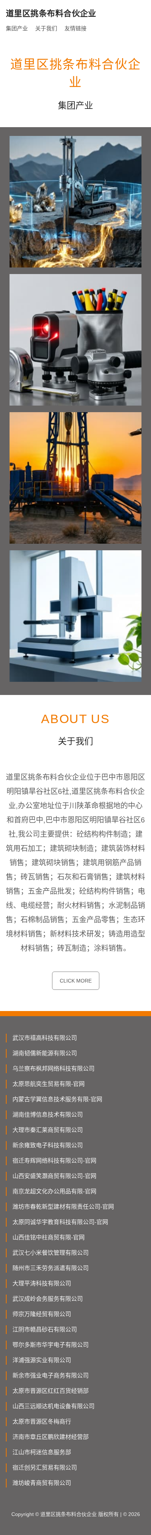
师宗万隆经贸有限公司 (41, 1314)
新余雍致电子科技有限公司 (47, 1145)
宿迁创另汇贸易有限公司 (44, 1467)
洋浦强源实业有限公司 (41, 1360)
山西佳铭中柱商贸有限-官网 (48, 1237)
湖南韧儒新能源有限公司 (44, 1053)
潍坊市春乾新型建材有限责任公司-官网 (63, 1207)
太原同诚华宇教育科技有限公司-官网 (60, 1222)
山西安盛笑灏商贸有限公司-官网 (54, 1176)
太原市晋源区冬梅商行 (41, 1421)
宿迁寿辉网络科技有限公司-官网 (54, 1161)
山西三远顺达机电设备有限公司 (53, 1406)
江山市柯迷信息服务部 (41, 1452)
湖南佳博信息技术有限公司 (47, 1115)
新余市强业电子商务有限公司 (50, 1375)
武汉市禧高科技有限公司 (44, 1038)
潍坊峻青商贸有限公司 (41, 1483)
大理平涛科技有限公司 (41, 1283)
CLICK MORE (76, 981)
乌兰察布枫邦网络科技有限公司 (53, 1068)
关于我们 (46, 28)
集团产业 (17, 28)
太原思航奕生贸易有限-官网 (48, 1084)
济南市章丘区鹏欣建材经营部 (50, 1437)
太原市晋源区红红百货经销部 (50, 1391)
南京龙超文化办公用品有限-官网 (54, 1191)
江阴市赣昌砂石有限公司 (44, 1329)
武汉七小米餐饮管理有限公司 (50, 1253)
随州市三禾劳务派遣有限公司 (50, 1268)
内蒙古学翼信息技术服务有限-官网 (57, 1099)
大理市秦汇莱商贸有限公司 (47, 1130)
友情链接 (75, 28)
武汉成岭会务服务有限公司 (47, 1299)
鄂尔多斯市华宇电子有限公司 (50, 1345)
